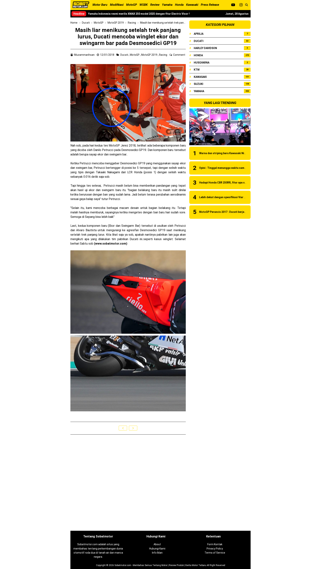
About (157, 544)
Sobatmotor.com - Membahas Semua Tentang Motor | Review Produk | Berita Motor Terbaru (160, 565)
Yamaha (199, 91)
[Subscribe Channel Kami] (233, 5)
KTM (197, 69)
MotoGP (135, 54)
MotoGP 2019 (149, 54)
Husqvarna (201, 62)
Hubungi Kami (157, 548)
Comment (179, 54)
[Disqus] (128, 482)
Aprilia (198, 33)
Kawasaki (200, 76)
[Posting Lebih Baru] (123, 428)
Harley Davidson (205, 48)
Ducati (124, 54)
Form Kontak (214, 544)
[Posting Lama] (133, 428)
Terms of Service (215, 552)
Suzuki (198, 83)
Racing (163, 54)
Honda (198, 55)
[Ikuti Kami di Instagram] (241, 5)
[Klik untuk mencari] (247, 5)
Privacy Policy (215, 548)
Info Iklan (157, 552)
